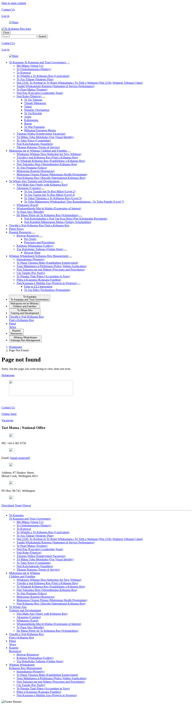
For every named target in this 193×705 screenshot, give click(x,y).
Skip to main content (14, 3)
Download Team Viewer (16, 505)
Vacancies (7, 420)
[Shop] (13, 22)
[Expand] (68, 63)
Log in (5, 16)
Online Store (9, 414)
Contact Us (8, 9)
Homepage (8, 375)
